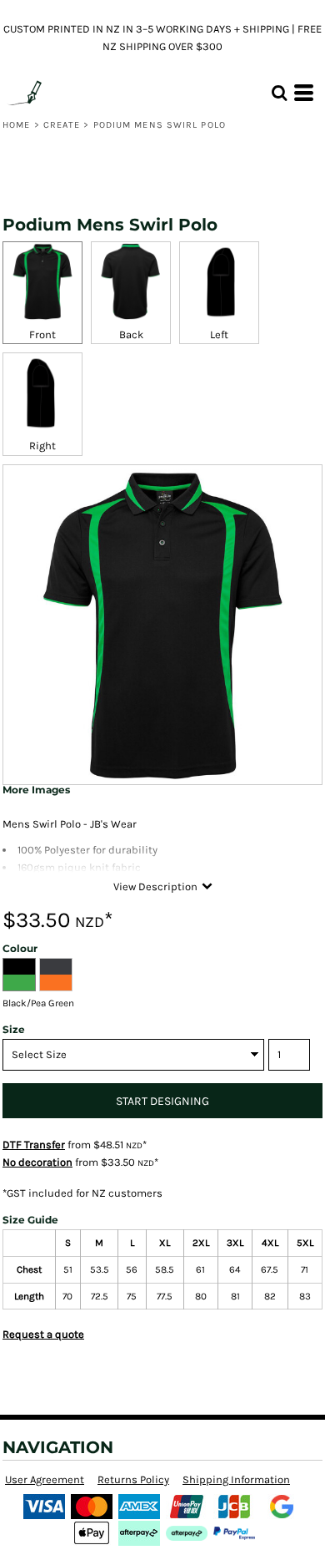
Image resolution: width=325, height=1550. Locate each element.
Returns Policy (133, 1479)
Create (62, 124)
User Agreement (44, 1479)
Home (16, 124)
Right (42, 445)
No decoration (37, 1162)
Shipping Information (236, 1479)
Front (42, 334)
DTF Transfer (33, 1144)
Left (219, 334)
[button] (279, 92)
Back (131, 334)
